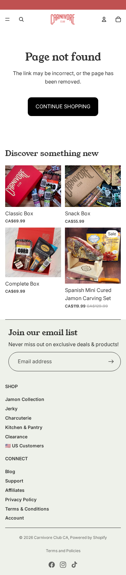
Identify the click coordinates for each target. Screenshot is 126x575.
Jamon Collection (24, 399)
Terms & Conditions (27, 509)
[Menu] (7, 19)
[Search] (21, 19)
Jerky (11, 408)
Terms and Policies (63, 550)
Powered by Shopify (88, 537)
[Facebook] (52, 565)
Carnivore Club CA (51, 537)
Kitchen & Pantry (23, 427)
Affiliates (15, 490)
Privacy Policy (21, 499)
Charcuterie (18, 418)
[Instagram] (63, 565)
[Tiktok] (74, 565)
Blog (10, 471)
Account (14, 518)
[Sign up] (111, 361)
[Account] (104, 19)
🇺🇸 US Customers (24, 445)
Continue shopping (63, 106)
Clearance (16, 436)
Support (14, 480)
